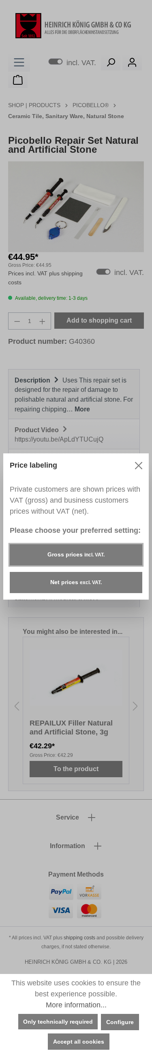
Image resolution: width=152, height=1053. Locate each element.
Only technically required (58, 1021)
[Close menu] (139, 466)
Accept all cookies (78, 1041)
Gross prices (76, 554)
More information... (76, 1005)
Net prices (76, 582)
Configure (120, 1022)
